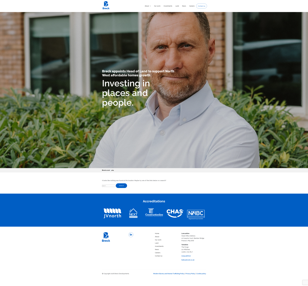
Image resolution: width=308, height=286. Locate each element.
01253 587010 (186, 256)
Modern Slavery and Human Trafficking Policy (168, 273)
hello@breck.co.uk (187, 260)
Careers (192, 6)
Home (157, 233)
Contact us (201, 6)
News (184, 6)
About (147, 6)
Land (177, 6)
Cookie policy (201, 273)
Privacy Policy (190, 273)
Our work (157, 6)
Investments (168, 6)
